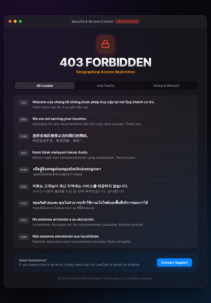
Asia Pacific (106, 86)
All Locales (45, 86)
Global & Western (166, 86)
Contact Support (174, 262)
